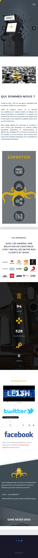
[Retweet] (29, 425)
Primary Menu (34, 4)
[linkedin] (19, 540)
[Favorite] (34, 425)
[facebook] (16, 540)
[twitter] (21, 540)
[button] (4, 401)
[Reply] (23, 425)
